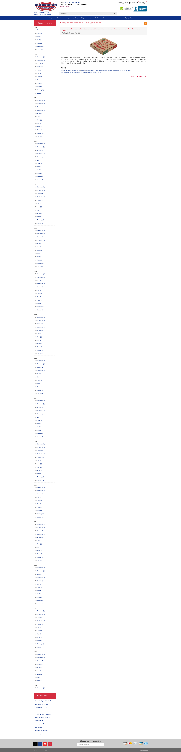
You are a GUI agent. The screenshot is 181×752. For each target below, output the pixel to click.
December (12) (41, 524)
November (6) (41, 404)
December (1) (41, 100)
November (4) (41, 320)
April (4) (39, 83)
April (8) (39, 507)
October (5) (40, 193)
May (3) (39, 36)
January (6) (40, 393)
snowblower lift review (86, 72)
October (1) (40, 280)
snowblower (77, 72)
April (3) (39, 40)
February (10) (40, 513)
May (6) (39, 504)
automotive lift (39, 704)
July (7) (39, 540)
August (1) (40, 113)
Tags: (63, 68)
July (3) (39, 203)
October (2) (40, 367)
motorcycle (116, 70)
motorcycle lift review (42, 724)
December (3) (41, 57)
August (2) (40, 200)
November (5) (41, 447)
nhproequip (38, 727)
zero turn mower (97, 72)
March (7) (39, 430)
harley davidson (39, 717)
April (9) (39, 637)
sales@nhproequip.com (73, 2)
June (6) (39, 420)
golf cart (83, 70)
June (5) (39, 163)
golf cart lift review (90, 70)
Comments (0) (135, 77)
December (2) (41, 274)
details (143, 77)
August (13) (40, 457)
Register (120, 2)
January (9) (40, 517)
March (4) (39, 86)
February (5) (40, 477)
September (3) (41, 110)
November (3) (41, 60)
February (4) (40, 176)
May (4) (39, 80)
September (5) (41, 66)
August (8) (40, 537)
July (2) (39, 73)
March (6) (39, 510)
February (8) (40, 433)
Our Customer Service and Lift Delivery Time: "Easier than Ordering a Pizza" (101, 30)
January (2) (40, 310)
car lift (46, 704)
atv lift (49, 701)
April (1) (39, 680)
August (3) (40, 70)
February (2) (40, 90)
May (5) (39, 340)
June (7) (39, 500)
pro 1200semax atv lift (67, 72)
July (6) (39, 460)
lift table (47, 717)
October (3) (40, 237)
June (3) (39, 250)
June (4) (39, 33)
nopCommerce (144, 749)
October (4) (40, 63)
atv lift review (67, 70)
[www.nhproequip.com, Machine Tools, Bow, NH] (140, 9)
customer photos (40, 711)
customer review (43, 714)
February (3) (40, 46)
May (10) (39, 467)
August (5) (40, 243)
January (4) (40, 93)
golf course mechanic (101, 70)
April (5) (39, 170)
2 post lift (37, 701)
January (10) (40, 480)
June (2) (39, 120)
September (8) (41, 534)
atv (62, 70)
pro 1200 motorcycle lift (42, 730)
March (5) (39, 173)
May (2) (39, 123)
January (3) (40, 49)
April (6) (39, 343)
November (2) (41, 103)
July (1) (39, 671)
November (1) (41, 527)
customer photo (41, 707)
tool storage (38, 734)
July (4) (39, 30)
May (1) (39, 547)
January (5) (40, 353)
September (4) (41, 153)
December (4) (41, 187)
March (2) (39, 43)
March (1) (39, 130)
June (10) (39, 587)
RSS (145, 23)
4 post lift (44, 701)
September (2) (41, 283)
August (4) (40, 157)
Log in (126, 2)
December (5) (41, 317)
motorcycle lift (39, 720)
